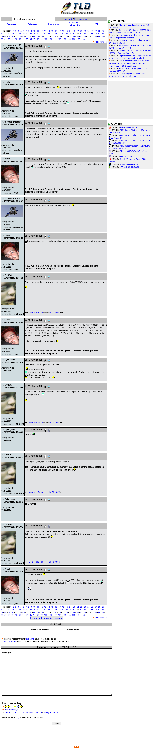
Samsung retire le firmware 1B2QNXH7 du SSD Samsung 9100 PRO (130, 46)
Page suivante (101, 41)
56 (96, 33)
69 (38, 36)
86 (99, 36)
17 (60, 31)
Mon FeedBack (36, 312)
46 (60, 33)
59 (2, 36)
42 (45, 33)
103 (59, 39)
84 (92, 36)
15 (52, 31)
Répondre (11, 24)
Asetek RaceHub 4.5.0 (129, 127)
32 (9, 33)
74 (56, 36)
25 (88, 31)
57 (99, 33)
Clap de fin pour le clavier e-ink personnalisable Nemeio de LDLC (127, 74)
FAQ (97, 24)
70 (41, 36)
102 (55, 39)
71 (45, 36)
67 (31, 36)
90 (9, 39)
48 (67, 33)
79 (74, 36)
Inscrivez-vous (10, 641)
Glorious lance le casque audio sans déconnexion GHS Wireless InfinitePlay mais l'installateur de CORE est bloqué (129, 63)
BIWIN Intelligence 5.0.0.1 (130, 164)
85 (96, 36)
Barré (55, 712)
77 (67, 36)
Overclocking (80, 19)
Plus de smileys (11, 709)
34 (16, 33)
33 (13, 33)
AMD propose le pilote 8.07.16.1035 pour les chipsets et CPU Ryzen (129, 36)
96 (31, 39)
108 (83, 39)
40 (38, 33)
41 (41, 33)
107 (78, 39)
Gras (31, 712)
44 (52, 33)
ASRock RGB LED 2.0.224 (130, 167)
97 (34, 39)
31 (5, 33)
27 (96, 31)
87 (103, 36)
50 (74, 33)
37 (27, 33)
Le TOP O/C (54, 312)
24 (85, 31)
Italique (38, 712)
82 (85, 36)
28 (99, 31)
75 (60, 36)
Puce (25, 712)
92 (16, 39)
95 (27, 39)
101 (50, 39)
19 (67, 31)
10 (34, 31)
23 (81, 31)
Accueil (68, 19)
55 (92, 33)
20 (70, 31)
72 (49, 36)
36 (23, 33)
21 (74, 31)
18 (63, 31)
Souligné (47, 712)
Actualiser (33, 24)
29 (103, 31)
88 (2, 39)
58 (103, 33)
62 (13, 36)
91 (13, 39)
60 (5, 36)
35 (20, 33)
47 (63, 33)
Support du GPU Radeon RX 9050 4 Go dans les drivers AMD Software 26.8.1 (130, 31)
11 (38, 31)
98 (38, 39)
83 (88, 36)
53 (85, 33)
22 (78, 31)
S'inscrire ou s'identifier (75, 24)
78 (70, 36)
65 (23, 36)
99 (41, 39)
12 (41, 31)
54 (88, 33)
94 (23, 39)
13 (45, 31)
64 (20, 36)
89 (5, 39)
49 (70, 33)
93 (20, 39)
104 (64, 39)
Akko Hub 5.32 (126, 156)
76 (63, 36)
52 (81, 33)
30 (2, 33)
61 (9, 36)
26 (92, 31)
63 (16, 36)
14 (49, 31)
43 (49, 33)
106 (73, 39)
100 (45, 39)
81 (81, 36)
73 (52, 36)
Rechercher (54, 24)
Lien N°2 (18, 712)
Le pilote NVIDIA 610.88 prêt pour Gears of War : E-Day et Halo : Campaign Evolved (130, 57)
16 (56, 31)
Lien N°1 (8, 712)
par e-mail (30, 638)
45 (56, 33)
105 (69, 39)
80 (78, 36)
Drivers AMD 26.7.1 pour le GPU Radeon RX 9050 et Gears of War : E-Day (130, 51)
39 (34, 33)
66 (27, 36)
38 (31, 33)
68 (34, 36)
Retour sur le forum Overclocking (46, 618)
